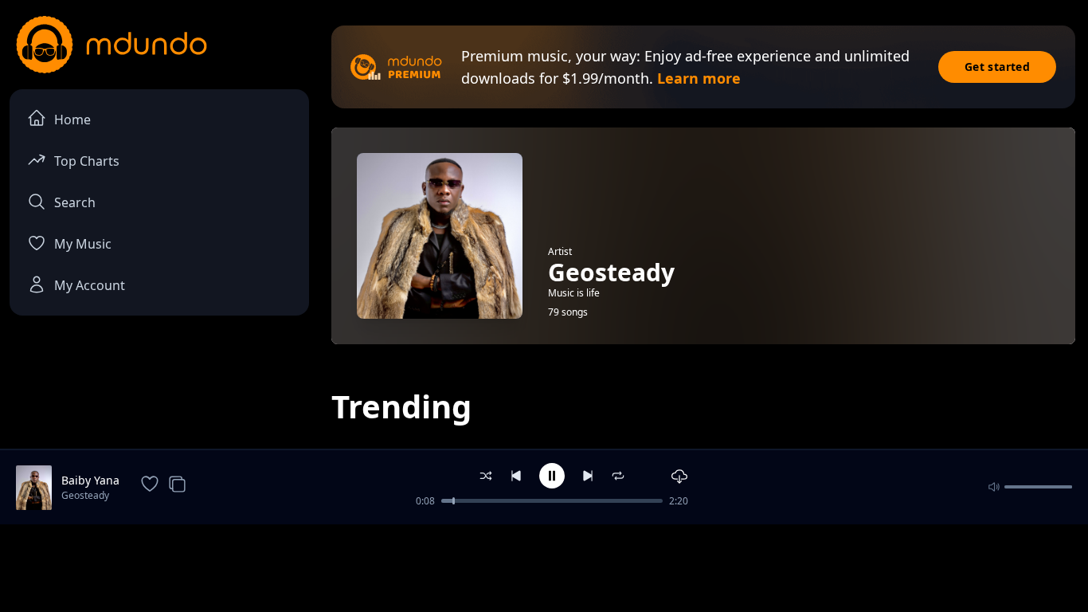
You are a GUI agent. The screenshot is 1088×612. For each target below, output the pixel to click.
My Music (83, 244)
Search (75, 202)
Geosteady (85, 495)
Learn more (699, 78)
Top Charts (86, 161)
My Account (89, 285)
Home (72, 119)
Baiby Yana (90, 480)
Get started (997, 66)
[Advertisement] (544, 566)
